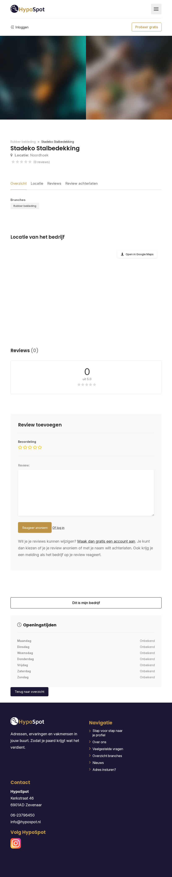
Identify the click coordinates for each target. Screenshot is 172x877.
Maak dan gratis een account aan (106, 541)
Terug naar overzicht (29, 692)
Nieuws (98, 763)
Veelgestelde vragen (108, 749)
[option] (129, 78)
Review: (24, 465)
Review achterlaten (81, 183)
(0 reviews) (41, 162)
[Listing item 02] (43, 78)
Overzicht (18, 183)
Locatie (37, 183)
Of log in (58, 528)
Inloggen (21, 27)
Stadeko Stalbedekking (57, 141)
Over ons (99, 742)
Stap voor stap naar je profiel (107, 733)
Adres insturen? (104, 770)
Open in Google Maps (140, 254)
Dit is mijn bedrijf (86, 604)
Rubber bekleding (24, 205)
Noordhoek (31, 155)
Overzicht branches (107, 756)
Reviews (54, 183)
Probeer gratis (146, 27)
